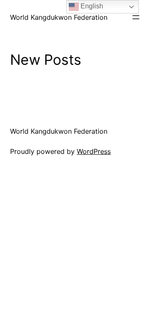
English (91, 6)
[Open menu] (136, 17)
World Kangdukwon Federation (58, 17)
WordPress (94, 151)
